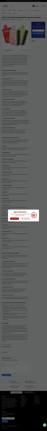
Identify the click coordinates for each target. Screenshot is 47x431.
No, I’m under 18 (25, 218)
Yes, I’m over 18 (14, 218)
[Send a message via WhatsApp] (45, 425)
